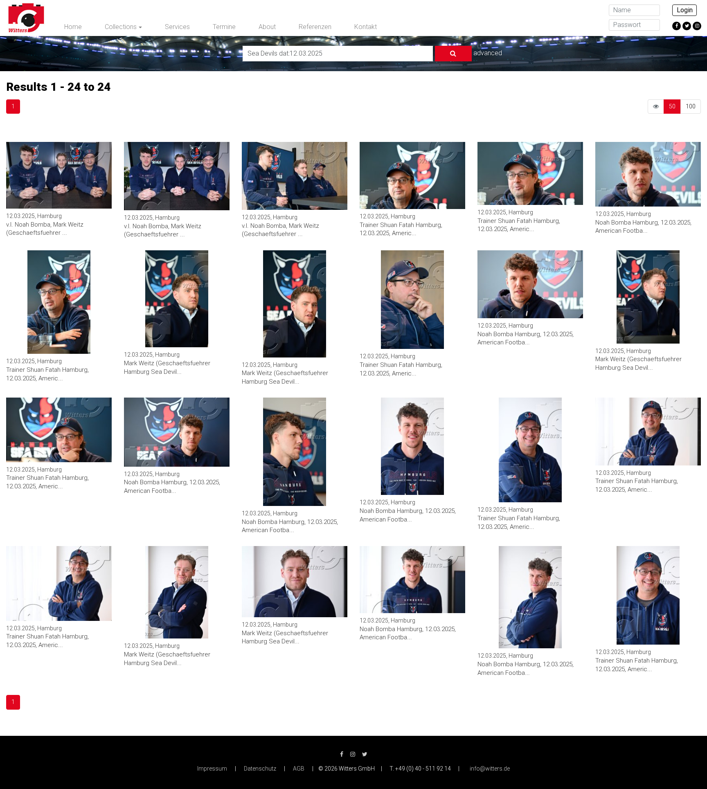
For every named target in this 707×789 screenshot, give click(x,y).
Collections (121, 27)
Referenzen (315, 27)
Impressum (212, 768)
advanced (487, 53)
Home (73, 27)
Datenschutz (260, 768)
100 (691, 106)
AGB (298, 768)
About (267, 27)
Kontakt (365, 27)
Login (685, 10)
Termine (224, 27)
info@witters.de (490, 768)
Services (177, 27)
